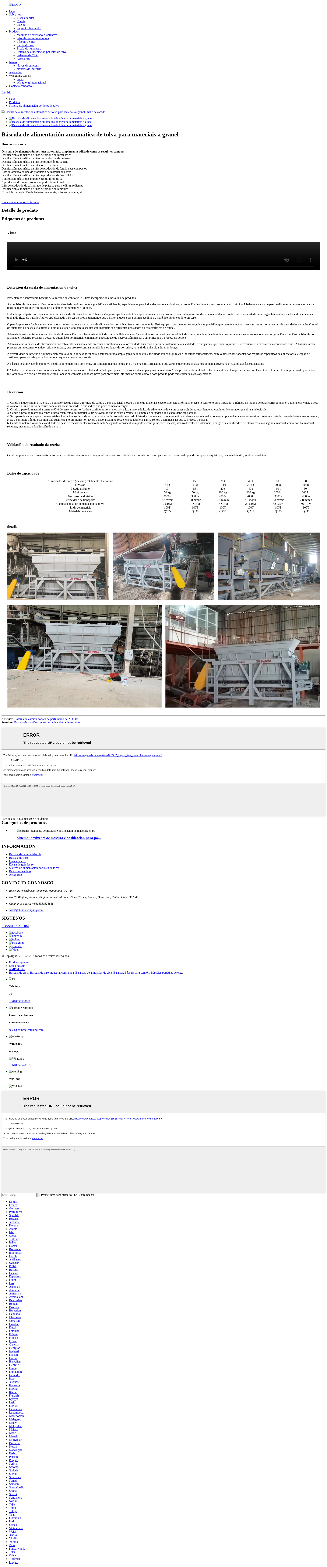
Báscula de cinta (19, 972)
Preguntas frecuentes (29, 28)
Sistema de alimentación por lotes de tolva (42, 51)
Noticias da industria (29, 68)
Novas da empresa (28, 65)
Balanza (118, 972)
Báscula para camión (137, 972)
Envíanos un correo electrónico (20, 202)
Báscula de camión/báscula (33, 38)
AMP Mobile (17, 969)
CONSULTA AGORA (15, 926)
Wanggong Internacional (31, 82)
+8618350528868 (19, 1001)
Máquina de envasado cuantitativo (37, 34)
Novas (13, 62)
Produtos (14, 31)
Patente (21, 24)
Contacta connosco (20, 85)
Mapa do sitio (17, 965)
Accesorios (23, 58)
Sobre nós (15, 14)
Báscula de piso (26, 41)
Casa (12, 11)
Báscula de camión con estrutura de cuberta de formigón (47, 722)
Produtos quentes (19, 962)
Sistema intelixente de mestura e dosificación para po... (59, 838)
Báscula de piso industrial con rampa (52, 972)
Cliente (21, 21)
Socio (20, 79)
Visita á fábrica (25, 17)
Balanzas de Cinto (27, 55)
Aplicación (15, 72)
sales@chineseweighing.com (26, 910)
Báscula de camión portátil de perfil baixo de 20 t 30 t (46, 719)
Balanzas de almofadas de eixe (93, 972)
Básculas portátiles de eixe (166, 972)
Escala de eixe (25, 45)
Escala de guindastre (29, 48)
